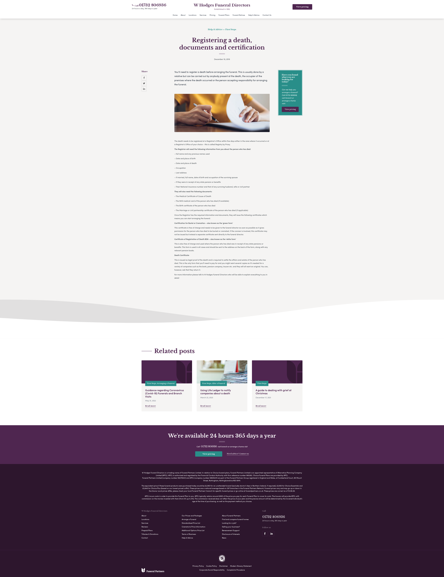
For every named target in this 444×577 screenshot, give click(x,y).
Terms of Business (189, 534)
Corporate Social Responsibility (212, 570)
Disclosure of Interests (231, 534)
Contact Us (267, 15)
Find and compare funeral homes (235, 519)
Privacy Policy (198, 566)
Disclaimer (223, 566)
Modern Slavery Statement (241, 566)
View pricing (302, 7)
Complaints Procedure (236, 570)
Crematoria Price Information (193, 526)
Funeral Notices (239, 15)
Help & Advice (253, 15)
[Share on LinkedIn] (144, 88)
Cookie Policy (211, 566)
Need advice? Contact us (238, 454)
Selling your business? (231, 526)
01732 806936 (152, 5)
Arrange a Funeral (189, 519)
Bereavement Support (230, 530)
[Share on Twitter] (144, 83)
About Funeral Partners (231, 515)
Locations (192, 15)
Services (203, 15)
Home (175, 15)
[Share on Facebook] (144, 77)
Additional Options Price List (193, 530)
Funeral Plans (224, 15)
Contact (145, 537)
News (224, 537)
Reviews (145, 526)
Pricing (212, 15)
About (183, 15)
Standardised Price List (191, 523)
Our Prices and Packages (192, 515)
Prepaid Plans (147, 530)
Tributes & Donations (150, 534)
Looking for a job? (229, 523)
